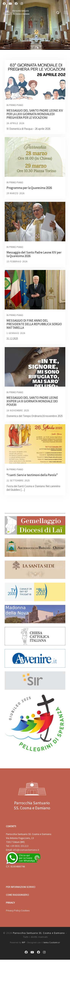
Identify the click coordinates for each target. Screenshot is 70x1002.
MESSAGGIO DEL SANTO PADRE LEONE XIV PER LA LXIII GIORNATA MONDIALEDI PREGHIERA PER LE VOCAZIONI (35, 113)
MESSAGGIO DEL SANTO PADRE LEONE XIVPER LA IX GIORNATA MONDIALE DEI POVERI (32, 401)
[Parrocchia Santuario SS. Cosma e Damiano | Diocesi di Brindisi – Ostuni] (16, 11)
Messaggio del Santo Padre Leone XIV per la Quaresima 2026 (34, 254)
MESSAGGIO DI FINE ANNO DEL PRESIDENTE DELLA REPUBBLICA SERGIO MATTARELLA (34, 324)
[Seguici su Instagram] (22, 3)
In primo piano (15, 105)
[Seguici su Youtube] (10, 3)
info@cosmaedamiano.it (26, 849)
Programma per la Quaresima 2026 (29, 188)
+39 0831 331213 (19, 846)
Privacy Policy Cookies (17, 910)
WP (23, 942)
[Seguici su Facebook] (4, 3)
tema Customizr (51, 942)
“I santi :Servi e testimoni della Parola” (32, 475)
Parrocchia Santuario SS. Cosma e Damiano (39, 933)
